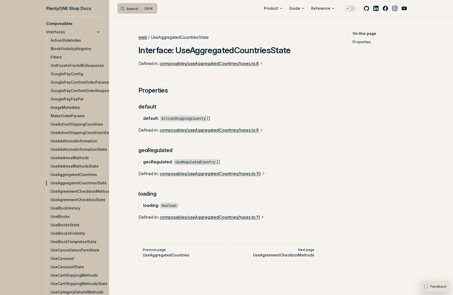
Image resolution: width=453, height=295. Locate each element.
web (142, 37)
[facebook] (385, 8)
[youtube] (404, 8)
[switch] (350, 8)
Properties (362, 42)
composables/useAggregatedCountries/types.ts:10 (210, 173)
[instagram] (395, 8)
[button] (73, 23)
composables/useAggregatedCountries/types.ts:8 (209, 63)
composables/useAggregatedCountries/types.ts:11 (210, 217)
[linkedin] (376, 8)
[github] (366, 8)
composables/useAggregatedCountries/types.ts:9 (209, 130)
